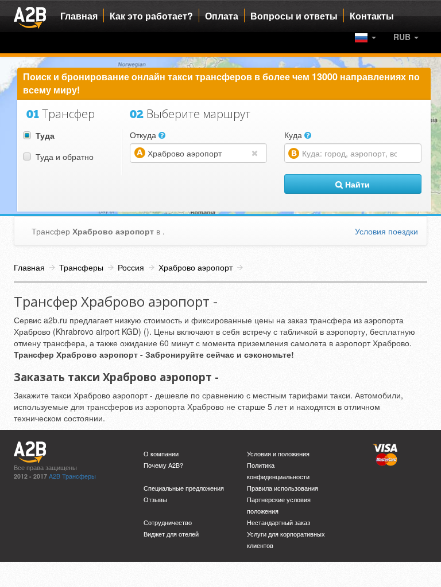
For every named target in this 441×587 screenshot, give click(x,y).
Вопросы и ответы (294, 16)
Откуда (144, 134)
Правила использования (282, 488)
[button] (406, 36)
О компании (161, 453)
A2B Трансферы (72, 476)
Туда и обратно (65, 156)
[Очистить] (257, 152)
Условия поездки (386, 231)
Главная (79, 16)
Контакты (372, 16)
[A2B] (30, 16)
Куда (294, 134)
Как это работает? (151, 16)
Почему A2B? (163, 465)
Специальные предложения (184, 488)
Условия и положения (278, 453)
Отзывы (155, 499)
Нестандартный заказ (278, 522)
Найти (356, 184)
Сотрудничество (168, 522)
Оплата (221, 16)
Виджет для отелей (171, 534)
